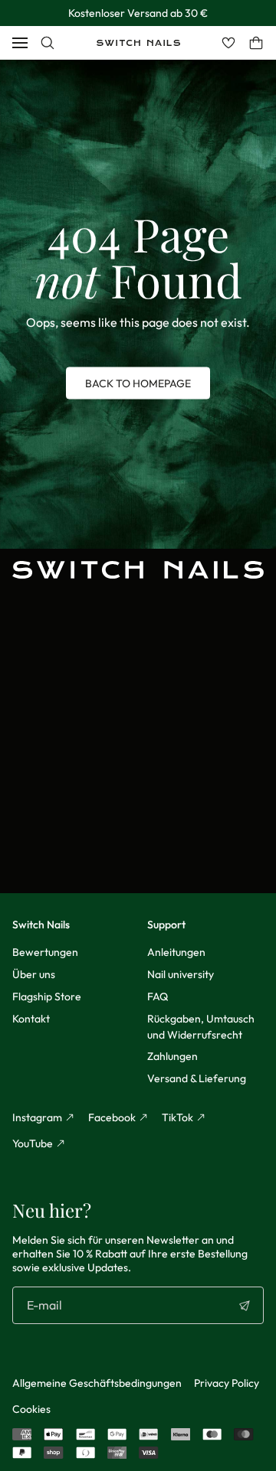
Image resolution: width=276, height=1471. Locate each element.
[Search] (47, 43)
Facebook (112, 1117)
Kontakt (31, 1019)
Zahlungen (172, 1056)
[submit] (244, 1306)
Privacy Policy (226, 1383)
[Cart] (256, 43)
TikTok (177, 1117)
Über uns (33, 974)
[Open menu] (20, 43)
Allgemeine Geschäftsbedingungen (97, 1383)
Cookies (31, 1409)
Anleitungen (176, 952)
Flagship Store (46, 996)
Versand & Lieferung (196, 1078)
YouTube (32, 1143)
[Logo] (138, 43)
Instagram (37, 1117)
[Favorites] (228, 43)
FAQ (157, 996)
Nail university (180, 974)
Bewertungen (45, 952)
